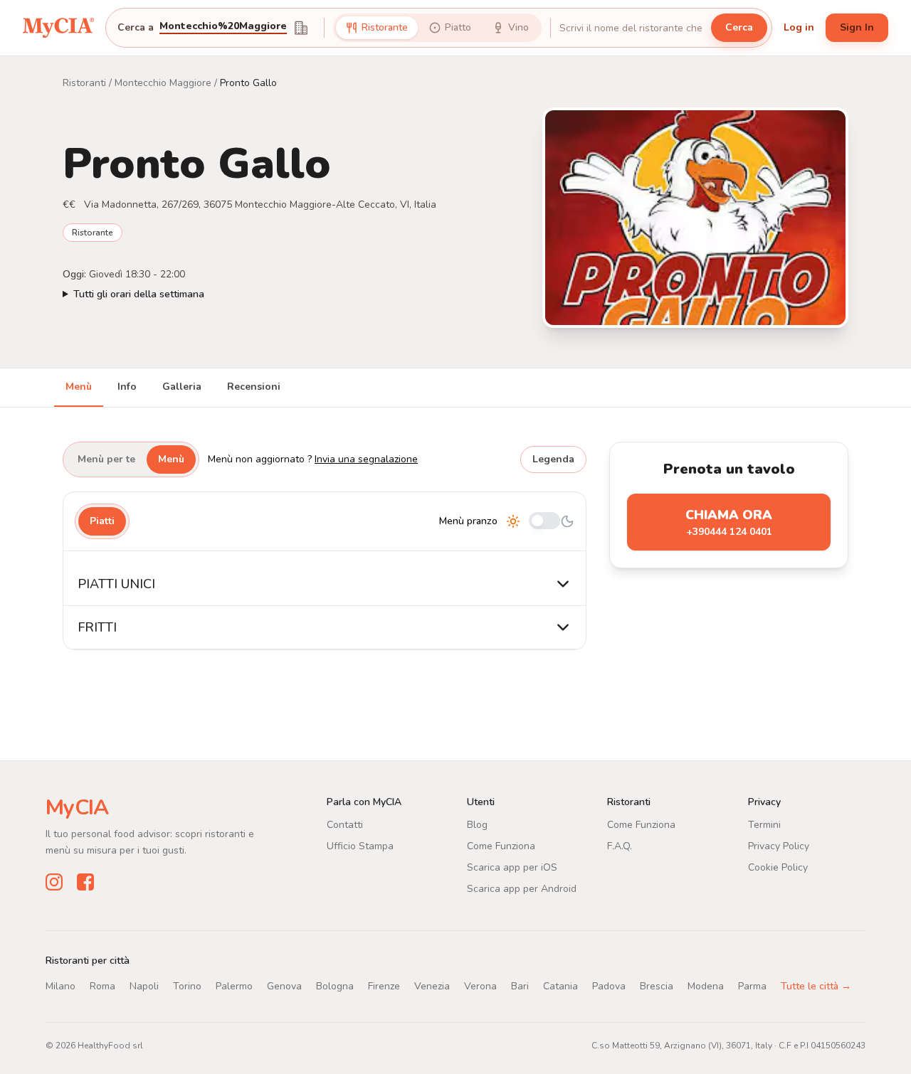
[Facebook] (85, 882)
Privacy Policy (778, 846)
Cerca (739, 27)
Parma (752, 986)
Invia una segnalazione (366, 459)
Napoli (144, 986)
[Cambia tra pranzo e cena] (544, 521)
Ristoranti (84, 83)
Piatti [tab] (102, 521)
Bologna (335, 986)
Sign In (857, 27)
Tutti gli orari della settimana (138, 294)
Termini (764, 824)
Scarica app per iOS (512, 867)
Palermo (234, 986)
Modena (706, 986)
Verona (480, 986)
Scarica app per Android (521, 888)
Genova (284, 986)
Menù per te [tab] (106, 459)
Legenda (553, 459)
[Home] (58, 28)
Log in (799, 27)
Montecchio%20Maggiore (223, 27)
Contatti (345, 824)
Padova (609, 986)
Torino (187, 986)
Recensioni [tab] (253, 386)
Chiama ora (728, 522)
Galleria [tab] (181, 386)
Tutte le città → (816, 986)
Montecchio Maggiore (163, 83)
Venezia (432, 986)
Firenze (384, 986)
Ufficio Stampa (360, 846)
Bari (520, 986)
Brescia (656, 986)
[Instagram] (54, 882)
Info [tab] (127, 386)
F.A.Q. (619, 846)
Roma (102, 986)
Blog (477, 824)
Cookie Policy (778, 867)
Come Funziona (501, 846)
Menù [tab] (78, 386)
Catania (560, 986)
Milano (60, 986)
